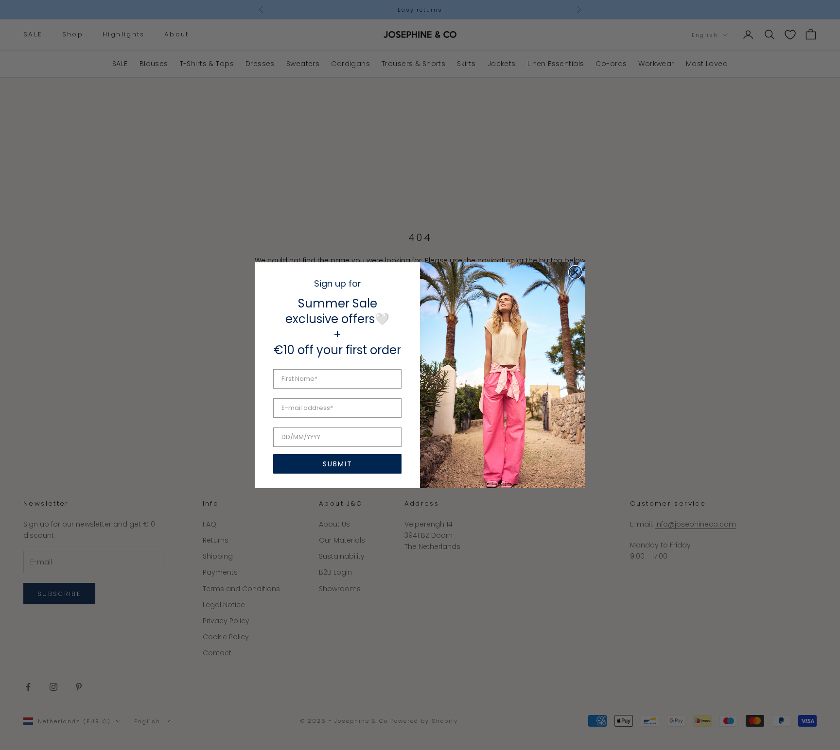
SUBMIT (337, 464)
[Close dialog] (575, 272)
